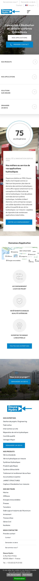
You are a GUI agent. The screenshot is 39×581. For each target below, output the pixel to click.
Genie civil (32, 254)
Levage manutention (26, 256)
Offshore (9, 256)
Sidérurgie (31, 261)
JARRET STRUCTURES (24, 251)
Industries (15, 252)
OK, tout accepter (14, 575)
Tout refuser (27, 575)
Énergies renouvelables (13, 260)
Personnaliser (19, 578)
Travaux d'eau (33, 252)
